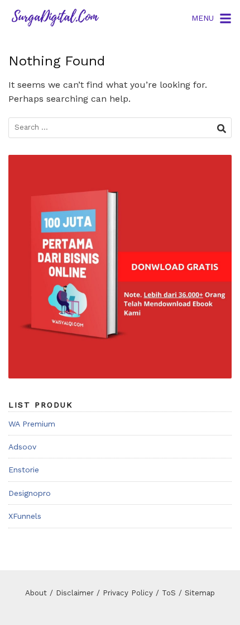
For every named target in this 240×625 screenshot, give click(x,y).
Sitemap (200, 593)
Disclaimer (75, 593)
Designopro (29, 493)
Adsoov (22, 446)
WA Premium (31, 423)
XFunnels (24, 516)
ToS (169, 593)
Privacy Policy (128, 593)
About (36, 593)
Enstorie (23, 469)
